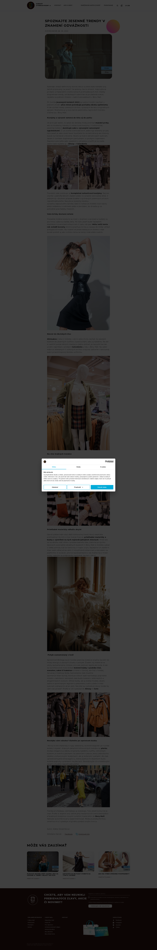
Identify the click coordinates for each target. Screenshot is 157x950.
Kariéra (30, 927)
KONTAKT (57, 5)
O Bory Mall (31, 920)
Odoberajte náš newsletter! (100, 906)
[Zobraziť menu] (121, 5)
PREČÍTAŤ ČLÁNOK (33, 878)
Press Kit (47, 922)
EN (126, 5)
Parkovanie (31, 922)
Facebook (118, 920)
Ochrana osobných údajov (52, 927)
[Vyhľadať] (117, 5)
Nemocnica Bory (50, 929)
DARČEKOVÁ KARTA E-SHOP (90, 5)
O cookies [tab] (103, 467)
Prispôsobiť (77, 487)
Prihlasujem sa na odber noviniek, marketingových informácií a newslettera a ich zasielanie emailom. (109, 898)
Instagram (118, 922)
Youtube (118, 925)
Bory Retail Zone (50, 934)
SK (129, 5)
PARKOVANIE (108, 5)
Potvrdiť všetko (102, 487)
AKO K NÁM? (68, 5)
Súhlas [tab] (54, 467)
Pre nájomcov (49, 924)
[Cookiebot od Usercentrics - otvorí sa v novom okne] (106, 461)
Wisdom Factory (48, 945)
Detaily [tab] (79, 467)
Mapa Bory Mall (49, 920)
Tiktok (117, 927)
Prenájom (30, 924)
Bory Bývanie (49, 931)
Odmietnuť (55, 487)
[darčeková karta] (95, 928)
